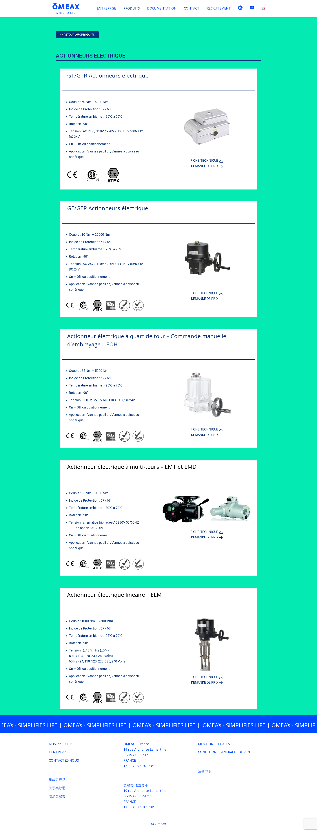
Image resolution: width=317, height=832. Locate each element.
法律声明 (204, 771)
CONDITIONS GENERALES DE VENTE (226, 752)
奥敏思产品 (57, 779)
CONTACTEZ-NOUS (64, 760)
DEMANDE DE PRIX (205, 166)
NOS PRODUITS (61, 744)
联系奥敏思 (57, 796)
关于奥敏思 (57, 788)
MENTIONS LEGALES (214, 744)
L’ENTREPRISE (59, 752)
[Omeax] (65, 8)
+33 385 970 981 (142, 766)
